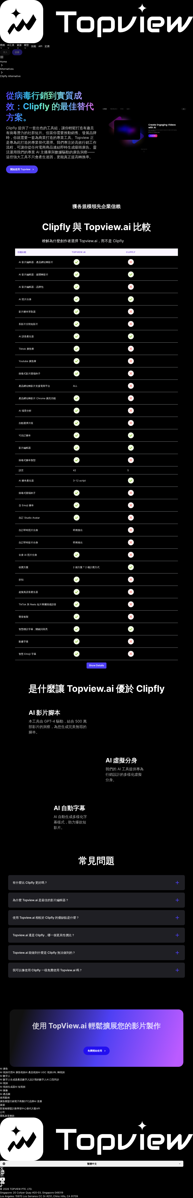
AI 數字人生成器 (8, 1079)
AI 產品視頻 (31, 1072)
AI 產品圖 (5, 1093)
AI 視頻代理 (6, 1072)
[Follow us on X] (96, 1168)
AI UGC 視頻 (45, 1072)
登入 (5, 52)
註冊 (17, 52)
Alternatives (7, 68)
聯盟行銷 (9, 1101)
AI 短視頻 (20, 1086)
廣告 (2, 1101)
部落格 (3, 1108)
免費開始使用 (95, 1050)
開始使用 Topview (20, 169)
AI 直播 (38, 1101)
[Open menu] (2, 57)
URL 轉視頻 (58, 1072)
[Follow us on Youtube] (96, 1179)
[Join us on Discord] (96, 1182)
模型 (26, 45)
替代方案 (31, 1108)
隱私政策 (5, 1115)
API (40, 46)
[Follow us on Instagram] (96, 1175)
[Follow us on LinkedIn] (96, 1172)
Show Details (96, 665)
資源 (19, 45)
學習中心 (22, 1108)
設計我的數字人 (38, 1079)
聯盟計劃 (12, 1108)
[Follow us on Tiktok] (96, 1185)
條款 (12, 1115)
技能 (33, 46)
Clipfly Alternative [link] (10, 76)
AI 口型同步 (52, 1079)
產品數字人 (23, 1079)
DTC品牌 (29, 1101)
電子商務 (19, 1101)
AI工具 (10, 45)
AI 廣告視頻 (19, 1072)
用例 (2, 45)
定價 (47, 46)
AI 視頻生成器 (7, 1086)
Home (3, 61)
